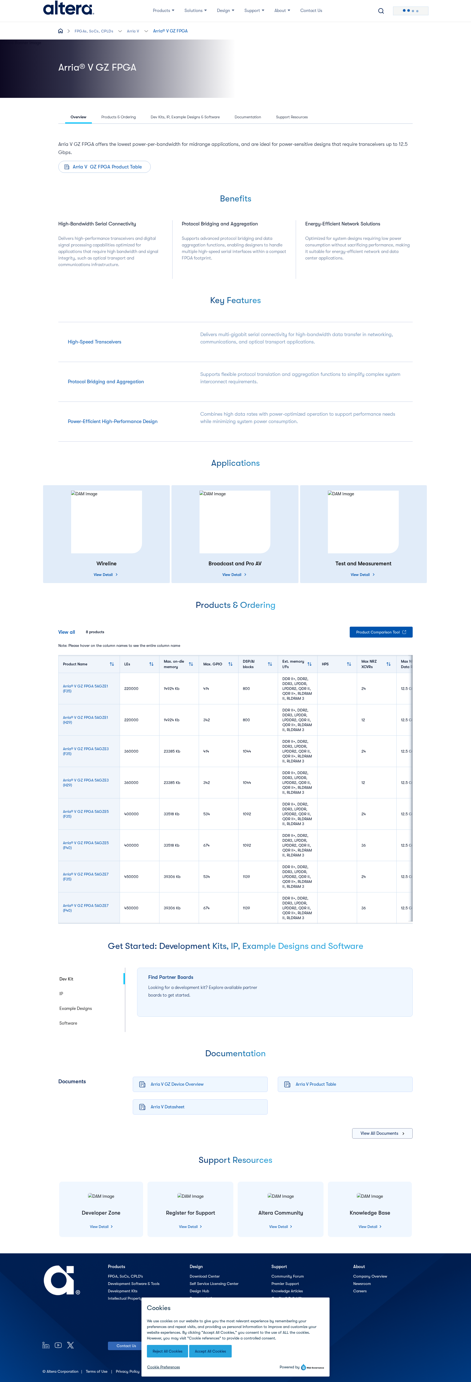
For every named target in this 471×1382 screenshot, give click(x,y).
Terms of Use (97, 1371)
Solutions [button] (194, 10)
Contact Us (126, 1346)
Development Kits (122, 1291)
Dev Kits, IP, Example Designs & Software (185, 117)
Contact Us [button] (311, 10)
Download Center (205, 1276)
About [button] (280, 10)
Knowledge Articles (287, 1291)
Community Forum (287, 1276)
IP (61, 993)
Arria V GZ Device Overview (177, 1084)
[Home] (69, 11)
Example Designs (75, 1008)
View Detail (103, 574)
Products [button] (161, 10)
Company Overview (370, 1276)
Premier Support (285, 1283)
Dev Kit (66, 979)
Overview (78, 117)
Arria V (133, 31)
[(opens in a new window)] (46, 1345)
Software (68, 1023)
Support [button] (252, 10)
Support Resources (292, 117)
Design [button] (223, 10)
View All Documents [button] (379, 1133)
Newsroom (362, 1283)
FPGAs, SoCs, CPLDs (94, 31)
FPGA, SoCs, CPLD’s (125, 1276)
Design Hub (199, 1291)
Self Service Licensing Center (214, 1283)
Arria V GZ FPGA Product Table (107, 167)
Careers (360, 1291)
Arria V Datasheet (168, 1107)
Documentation (248, 117)
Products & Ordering (118, 117)
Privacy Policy (128, 1371)
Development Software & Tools (133, 1283)
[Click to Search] (381, 11)
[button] (120, 31)
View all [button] (66, 632)
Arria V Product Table (316, 1084)
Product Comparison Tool (378, 632)
